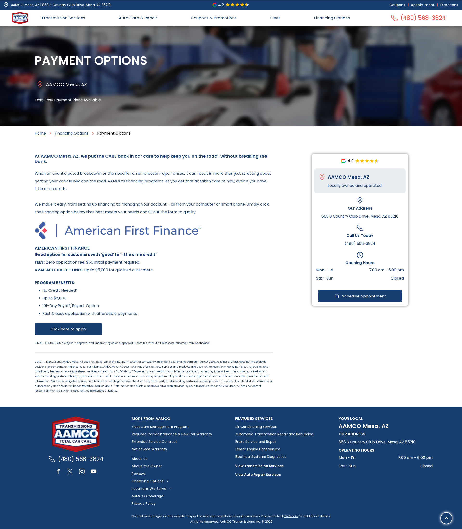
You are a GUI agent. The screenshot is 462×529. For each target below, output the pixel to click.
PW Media (291, 516)
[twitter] (70, 472)
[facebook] (58, 472)
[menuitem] (398, 5)
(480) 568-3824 (360, 243)
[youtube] (93, 472)
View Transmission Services (259, 466)
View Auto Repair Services (258, 474)
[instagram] (82, 472)
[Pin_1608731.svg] (6, 5)
